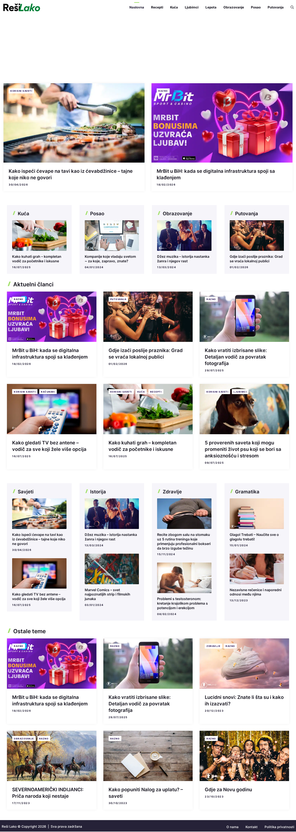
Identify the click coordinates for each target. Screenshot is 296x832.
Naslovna (136, 7)
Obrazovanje (233, 7)
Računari (48, 391)
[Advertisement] (148, 47)
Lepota (210, 7)
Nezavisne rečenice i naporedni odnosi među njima (255, 592)
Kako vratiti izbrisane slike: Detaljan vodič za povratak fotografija (236, 356)
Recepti (157, 7)
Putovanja (276, 7)
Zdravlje (213, 646)
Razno (163, 91)
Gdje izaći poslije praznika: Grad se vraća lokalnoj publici (256, 258)
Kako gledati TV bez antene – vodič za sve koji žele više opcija (38, 596)
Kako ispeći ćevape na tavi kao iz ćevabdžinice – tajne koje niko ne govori (38, 539)
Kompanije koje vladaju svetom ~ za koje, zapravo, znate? (110, 258)
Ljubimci (191, 7)
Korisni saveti (21, 91)
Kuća (174, 7)
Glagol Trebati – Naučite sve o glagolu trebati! (254, 536)
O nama (232, 827)
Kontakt (252, 827)
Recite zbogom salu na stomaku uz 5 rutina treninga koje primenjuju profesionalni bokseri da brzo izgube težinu (184, 541)
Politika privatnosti (279, 827)
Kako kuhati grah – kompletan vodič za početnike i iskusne (36, 258)
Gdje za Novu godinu (228, 789)
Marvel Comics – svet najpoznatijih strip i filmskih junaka (107, 594)
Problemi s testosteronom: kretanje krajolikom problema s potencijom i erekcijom (182, 603)
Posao (256, 7)
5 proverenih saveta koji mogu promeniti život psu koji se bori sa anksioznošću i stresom (243, 449)
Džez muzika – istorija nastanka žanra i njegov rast (183, 258)
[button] (290, 7)
